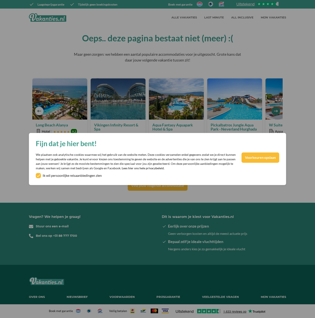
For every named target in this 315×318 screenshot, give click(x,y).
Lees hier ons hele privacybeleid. (143, 168)
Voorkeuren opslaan (260, 158)
